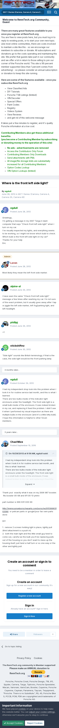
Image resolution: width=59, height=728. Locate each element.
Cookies (38, 658)
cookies (22, 709)
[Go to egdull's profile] (5, 210)
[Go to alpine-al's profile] (5, 288)
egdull (39, 453)
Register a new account (29, 596)
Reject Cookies (35, 723)
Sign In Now (29, 616)
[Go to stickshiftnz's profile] (5, 348)
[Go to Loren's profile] (5, 265)
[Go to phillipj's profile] (5, 324)
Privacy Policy (24, 658)
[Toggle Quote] (6, 453)
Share (15, 634)
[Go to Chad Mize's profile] (5, 444)
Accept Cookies (14, 723)
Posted (20, 211)
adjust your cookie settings (42, 712)
